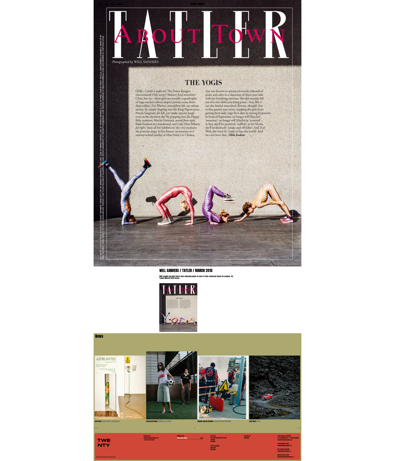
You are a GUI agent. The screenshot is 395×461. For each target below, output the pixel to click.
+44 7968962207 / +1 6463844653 (288, 438)
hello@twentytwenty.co (151, 438)
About (113, 4)
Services (120, 4)
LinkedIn (246, 438)
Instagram (247, 436)
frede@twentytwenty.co (284, 440)
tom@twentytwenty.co (284, 445)
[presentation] (96, 428)
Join (201, 438)
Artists (100, 4)
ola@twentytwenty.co (284, 451)
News (107, 4)
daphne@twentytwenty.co (285, 457)
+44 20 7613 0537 (149, 440)
